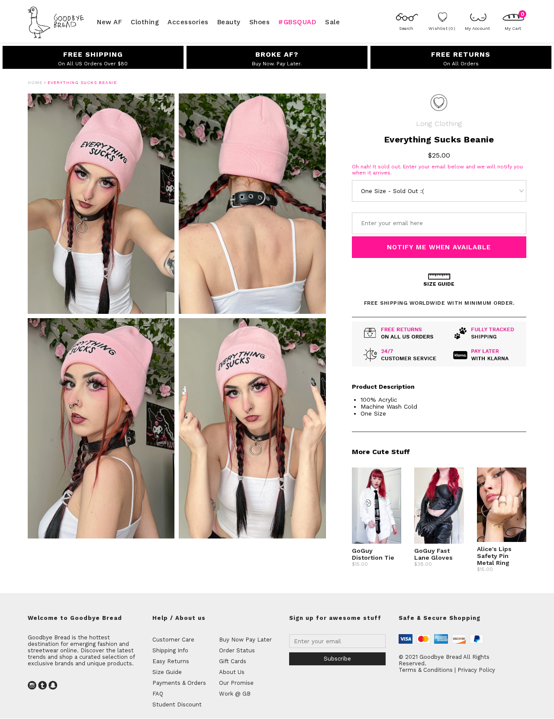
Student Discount (177, 704)
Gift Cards (232, 661)
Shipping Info (170, 650)
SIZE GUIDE (438, 284)
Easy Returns (170, 661)
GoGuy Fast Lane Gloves (433, 554)
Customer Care (173, 639)
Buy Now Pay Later (245, 639)
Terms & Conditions (426, 670)
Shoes (259, 22)
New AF (109, 22)
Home (35, 82)
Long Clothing (439, 123)
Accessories (188, 22)
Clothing (145, 22)
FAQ (157, 693)
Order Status (237, 650)
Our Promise (236, 683)
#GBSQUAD (297, 22)
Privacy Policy (476, 670)
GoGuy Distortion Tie (373, 554)
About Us (232, 672)
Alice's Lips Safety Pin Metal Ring (494, 555)
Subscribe (337, 658)
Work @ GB (235, 693)
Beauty (229, 22)
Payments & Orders (179, 683)
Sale (332, 22)
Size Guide (167, 672)
